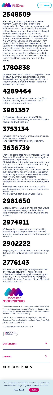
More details (19, 390)
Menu (47, 5)
